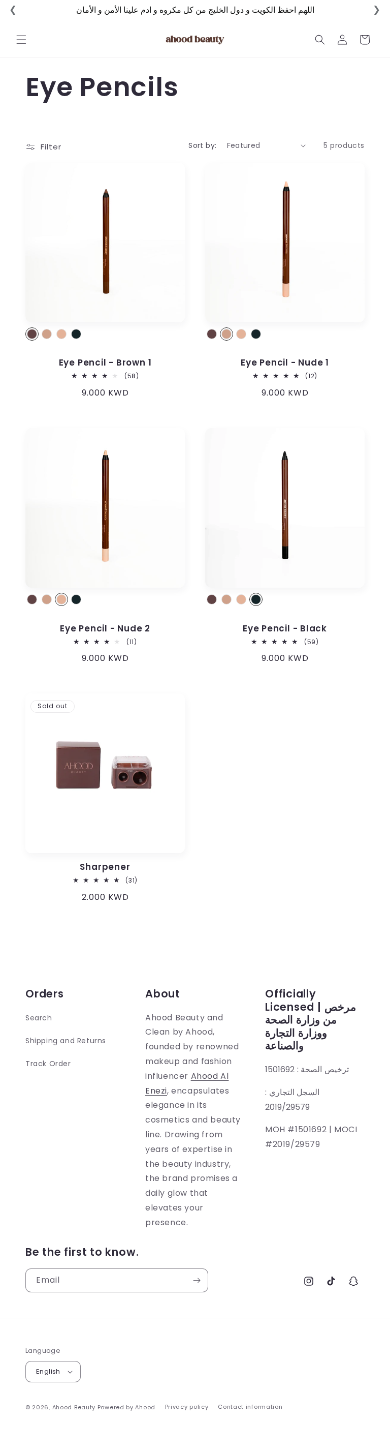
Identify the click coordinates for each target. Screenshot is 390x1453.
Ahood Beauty (73, 1407)
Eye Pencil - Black (285, 628)
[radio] (32, 334)
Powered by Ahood (126, 1407)
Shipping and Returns (65, 1041)
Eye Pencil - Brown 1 (105, 362)
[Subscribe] (196, 1280)
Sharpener (105, 867)
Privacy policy (187, 1407)
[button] (21, 39)
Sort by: (202, 145)
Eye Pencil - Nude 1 (285, 362)
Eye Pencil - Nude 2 (105, 628)
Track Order (48, 1063)
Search (38, 1018)
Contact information (250, 1407)
